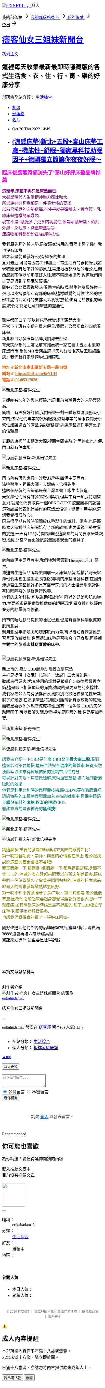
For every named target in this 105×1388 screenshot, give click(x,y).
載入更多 (10, 1067)
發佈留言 (10, 1098)
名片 (16, 120)
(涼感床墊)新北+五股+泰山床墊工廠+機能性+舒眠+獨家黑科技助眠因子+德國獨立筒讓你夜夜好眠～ (57, 150)
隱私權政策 (90, 1311)
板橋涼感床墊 (46, 1048)
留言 (56, 1027)
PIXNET (23, 1311)
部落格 (18, 114)
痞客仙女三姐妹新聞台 (43, 39)
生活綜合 (44, 97)
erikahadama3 (13, 998)
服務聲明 (54, 1316)
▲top (6, 1057)
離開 (29, 1378)
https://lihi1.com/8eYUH (36, 373)
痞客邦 (45, 1027)
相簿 (16, 107)
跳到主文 (10, 54)
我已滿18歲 (12, 1378)
